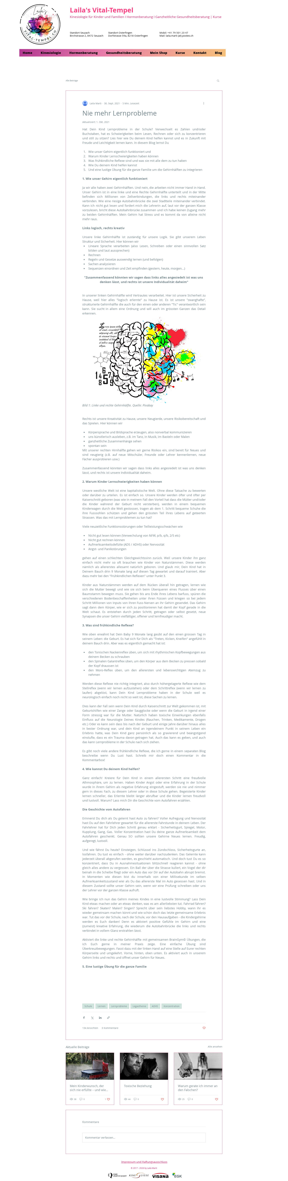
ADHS (155, 1006)
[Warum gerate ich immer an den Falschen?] (198, 1066)
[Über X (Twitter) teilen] (92, 1017)
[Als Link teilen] (108, 1017)
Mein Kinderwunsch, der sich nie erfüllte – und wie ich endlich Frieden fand (88, 1088)
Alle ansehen (215, 1046)
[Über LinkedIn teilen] (100, 1017)
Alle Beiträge (72, 80)
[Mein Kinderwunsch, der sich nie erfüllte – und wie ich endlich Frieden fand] (90, 1066)
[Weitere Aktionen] (204, 103)
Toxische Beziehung (138, 1086)
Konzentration (172, 1006)
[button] (51, 53)
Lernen (102, 1006)
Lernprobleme (119, 1006)
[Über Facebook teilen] (84, 1017)
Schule (88, 1006)
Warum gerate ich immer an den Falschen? (198, 1088)
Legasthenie (139, 1006)
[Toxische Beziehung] (144, 1066)
